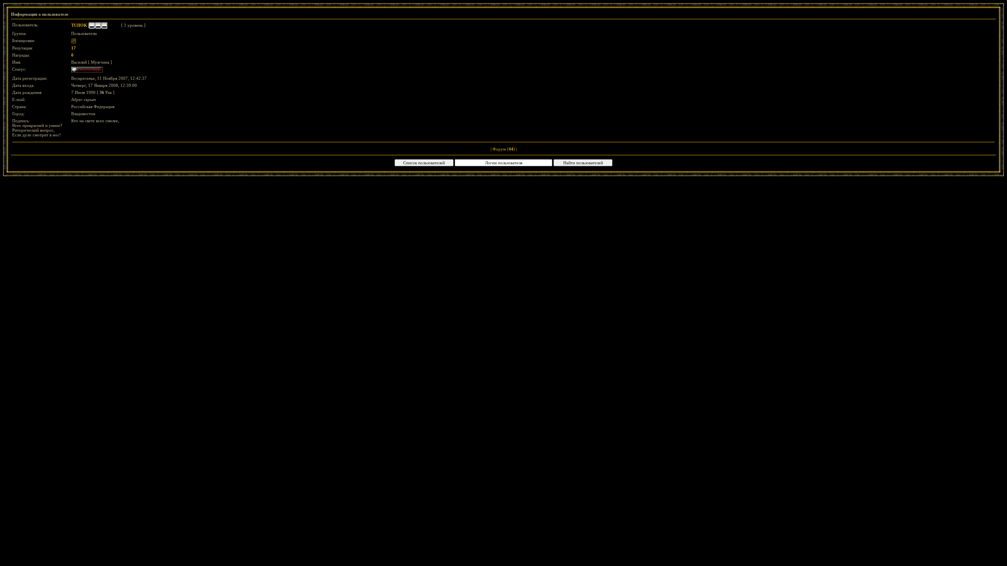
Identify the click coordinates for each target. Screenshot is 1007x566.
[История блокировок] (73, 40)
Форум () (503, 149)
